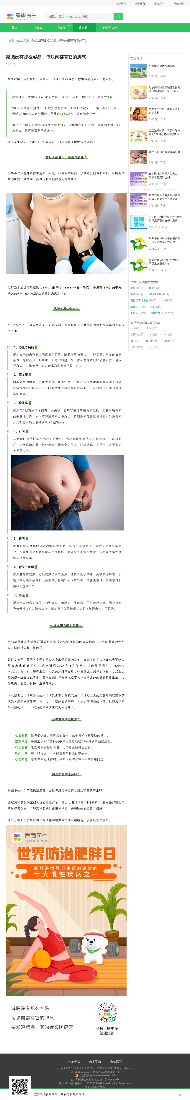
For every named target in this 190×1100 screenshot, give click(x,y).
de (163, 300)
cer (147, 340)
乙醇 (133, 334)
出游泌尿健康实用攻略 (162, 65)
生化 (165, 340)
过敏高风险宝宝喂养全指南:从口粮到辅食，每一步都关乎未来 (165, 89)
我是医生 (178, 3)
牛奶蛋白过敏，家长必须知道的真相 (164, 110)
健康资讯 (85, 27)
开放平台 (74, 1061)
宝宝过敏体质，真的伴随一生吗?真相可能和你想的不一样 (165, 132)
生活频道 (23, 40)
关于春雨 (95, 1061)
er (131, 328)
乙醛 (133, 347)
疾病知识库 (109, 27)
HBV (148, 328)
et (131, 340)
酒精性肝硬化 (159, 313)
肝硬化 (134, 313)
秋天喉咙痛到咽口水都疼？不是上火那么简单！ (164, 261)
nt (150, 334)
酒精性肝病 (155, 294)
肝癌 (133, 287)
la (165, 334)
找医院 (61, 27)
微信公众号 (160, 3)
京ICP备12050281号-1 (106, 1071)
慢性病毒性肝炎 (139, 300)
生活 (163, 76)
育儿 (163, 97)
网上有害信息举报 (95, 1087)
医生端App (141, 3)
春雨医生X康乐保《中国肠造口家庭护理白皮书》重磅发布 (165, 218)
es (152, 306)
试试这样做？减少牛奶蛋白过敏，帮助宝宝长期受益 (164, 197)
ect (150, 347)
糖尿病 (134, 306)
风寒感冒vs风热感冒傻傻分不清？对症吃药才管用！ (164, 240)
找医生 (38, 27)
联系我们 (116, 1061)
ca (150, 287)
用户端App (122, 3)
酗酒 (133, 294)
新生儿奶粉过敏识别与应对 (164, 152)
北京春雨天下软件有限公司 (97, 1068)
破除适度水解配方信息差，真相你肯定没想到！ (164, 175)
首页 (14, 27)
